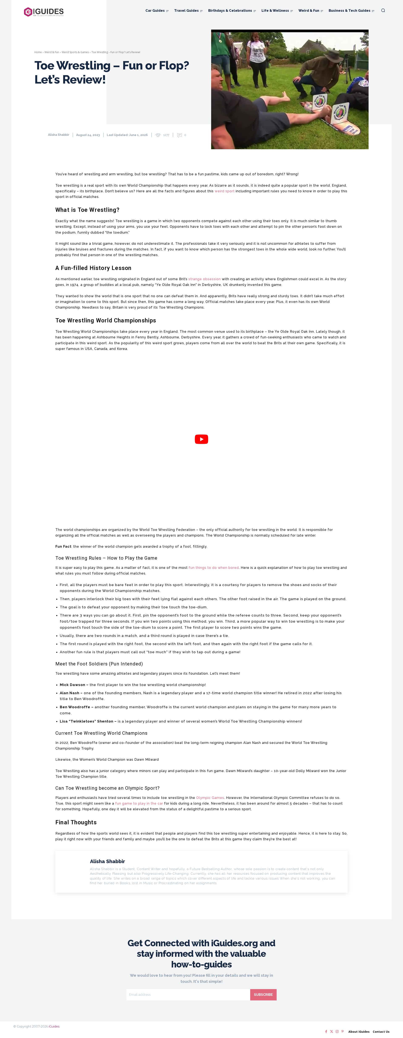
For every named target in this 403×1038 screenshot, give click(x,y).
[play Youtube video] (201, 439)
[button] (383, 10)
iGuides (54, 1026)
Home (38, 52)
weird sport (225, 191)
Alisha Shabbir (58, 134)
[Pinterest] (342, 1031)
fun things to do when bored (214, 568)
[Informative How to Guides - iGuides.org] (44, 12)
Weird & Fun (51, 52)
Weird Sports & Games (75, 52)
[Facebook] (326, 1031)
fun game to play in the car (139, 803)
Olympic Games (210, 798)
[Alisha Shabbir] (40, 135)
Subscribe (263, 995)
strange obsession (204, 279)
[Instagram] (337, 1031)
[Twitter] (331, 1031)
